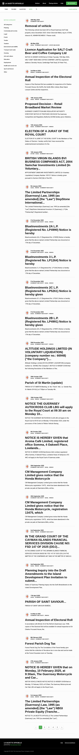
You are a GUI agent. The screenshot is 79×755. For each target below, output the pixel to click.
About (44, 3)
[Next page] (61, 727)
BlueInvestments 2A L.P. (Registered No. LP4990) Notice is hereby (48, 230)
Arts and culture (8, 56)
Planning (6, 27)
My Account (71, 3)
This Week (13, 9)
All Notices (23, 9)
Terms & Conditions (70, 742)
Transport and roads (10, 50)
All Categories (8, 24)
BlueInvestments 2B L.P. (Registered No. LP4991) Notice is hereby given (48, 321)
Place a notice (73, 9)
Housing (6, 53)
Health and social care (10, 65)
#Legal (32, 45)
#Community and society (37, 21)
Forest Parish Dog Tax (40, 643)
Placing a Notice (53, 3)
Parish (6, 37)
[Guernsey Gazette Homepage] (13, 3)
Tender (6, 40)
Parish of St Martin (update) (44, 382)
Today (6, 9)
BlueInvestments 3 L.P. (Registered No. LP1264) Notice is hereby (48, 260)
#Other (32, 153)
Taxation (6, 43)
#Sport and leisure (54, 45)
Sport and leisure (9, 69)
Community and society (10, 31)
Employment (7, 62)
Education (7, 59)
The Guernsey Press (15, 744)
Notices (37, 3)
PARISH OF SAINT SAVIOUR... (45, 601)
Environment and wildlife (11, 46)
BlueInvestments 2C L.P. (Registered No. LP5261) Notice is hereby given (48, 291)
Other (5, 72)
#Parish (33, 72)
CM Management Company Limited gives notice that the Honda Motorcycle (44, 475)
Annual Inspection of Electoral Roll (49, 619)
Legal (5, 34)
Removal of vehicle (38, 25)
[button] (31, 9)
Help (62, 3)
